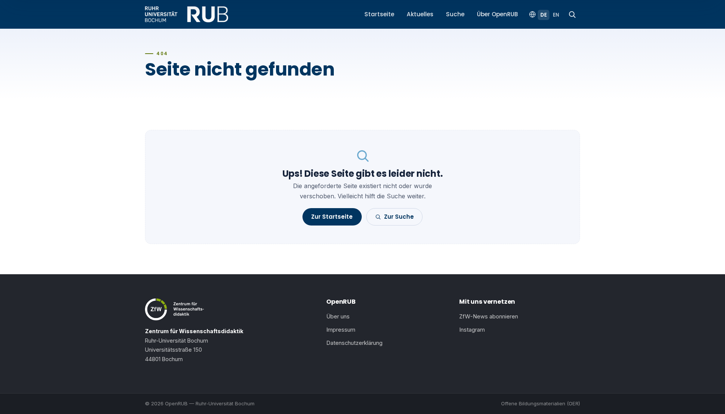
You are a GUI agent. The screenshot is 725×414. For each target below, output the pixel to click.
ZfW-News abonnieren (488, 316)
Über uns (338, 316)
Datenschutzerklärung (354, 343)
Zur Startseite (332, 217)
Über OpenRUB (497, 14)
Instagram (472, 329)
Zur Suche (399, 217)
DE (543, 15)
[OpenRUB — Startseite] (186, 14)
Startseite (379, 14)
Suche (455, 14)
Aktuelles (420, 14)
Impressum (340, 329)
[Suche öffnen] (572, 14)
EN (556, 15)
